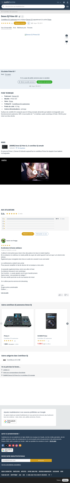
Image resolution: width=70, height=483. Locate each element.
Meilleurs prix (21, 27)
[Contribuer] (28, 23)
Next (67, 324)
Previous (1, 323)
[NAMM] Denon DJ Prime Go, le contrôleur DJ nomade (19, 375)
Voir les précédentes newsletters (11, 465)
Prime (49, 19)
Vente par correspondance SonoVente (14, 372)
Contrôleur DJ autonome (9, 19)
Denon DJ (29, 19)
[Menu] (67, 6)
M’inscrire (41, 460)
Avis (14, 27)
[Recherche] (3, 6)
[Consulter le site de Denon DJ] (19, 16)
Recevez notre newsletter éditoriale (13, 456)
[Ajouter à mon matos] (22, 16)
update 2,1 (6, 370)
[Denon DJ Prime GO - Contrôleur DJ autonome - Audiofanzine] (8, 2)
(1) (12, 23)
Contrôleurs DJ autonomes (21, 104)
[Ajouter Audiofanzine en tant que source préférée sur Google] (10, 421)
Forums (29, 27)
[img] (6, 23)
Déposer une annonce (44, 82)
